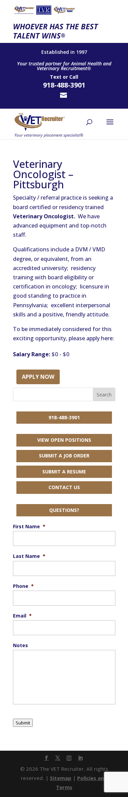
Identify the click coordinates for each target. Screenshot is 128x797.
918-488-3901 (64, 417)
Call (73, 77)
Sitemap (60, 778)
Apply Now (38, 376)
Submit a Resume (64, 471)
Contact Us (64, 487)
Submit (23, 723)
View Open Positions (64, 440)
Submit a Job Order (64, 455)
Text (55, 77)
